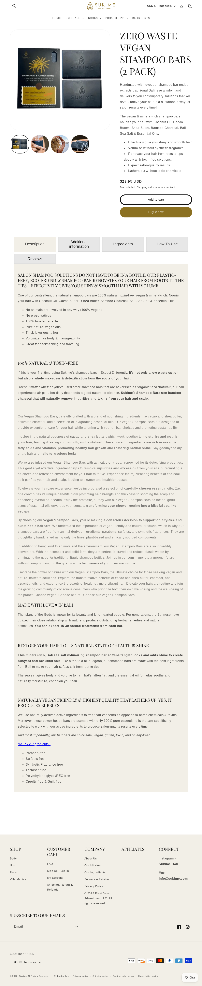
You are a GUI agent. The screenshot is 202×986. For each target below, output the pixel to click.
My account (55, 877)
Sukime (23, 976)
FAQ (50, 863)
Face (13, 872)
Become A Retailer (96, 879)
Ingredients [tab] (123, 244)
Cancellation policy (148, 976)
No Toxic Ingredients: (34, 744)
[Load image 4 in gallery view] (80, 144)
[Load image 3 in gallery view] (60, 144)
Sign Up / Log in (58, 870)
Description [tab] (35, 244)
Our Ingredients (95, 872)
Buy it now (156, 212)
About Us (90, 858)
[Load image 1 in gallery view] (20, 144)
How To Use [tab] (167, 244)
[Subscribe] (76, 926)
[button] (14, 6)
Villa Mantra (18, 879)
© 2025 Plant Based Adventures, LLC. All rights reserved (98, 898)
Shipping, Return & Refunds (60, 887)
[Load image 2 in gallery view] (40, 144)
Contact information (123, 976)
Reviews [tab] (35, 259)
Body (13, 858)
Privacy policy (80, 976)
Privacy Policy (93, 886)
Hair (12, 865)
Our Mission (92, 865)
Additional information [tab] (79, 244)
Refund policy (61, 976)
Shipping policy (101, 976)
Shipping (142, 187)
